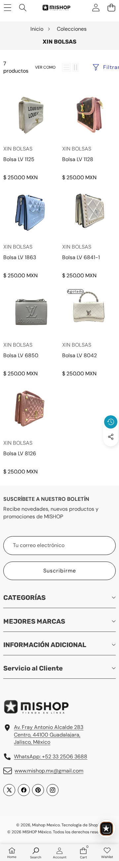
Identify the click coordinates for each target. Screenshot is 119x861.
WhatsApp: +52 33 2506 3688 (50, 756)
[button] (111, 7)
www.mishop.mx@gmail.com (49, 770)
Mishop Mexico (46, 825)
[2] (75, 67)
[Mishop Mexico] (52, 7)
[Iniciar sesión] (95, 7)
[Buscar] (23, 7)
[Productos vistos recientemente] (110, 422)
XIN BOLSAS (17, 148)
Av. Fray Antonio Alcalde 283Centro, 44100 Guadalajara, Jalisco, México (48, 734)
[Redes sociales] (110, 436)
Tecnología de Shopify (81, 825)
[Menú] (7, 7)
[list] (66, 67)
